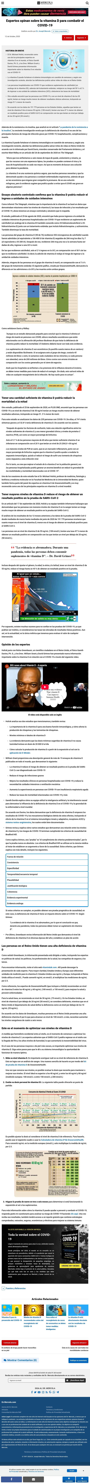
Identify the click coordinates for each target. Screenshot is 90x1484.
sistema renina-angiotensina (18, 822)
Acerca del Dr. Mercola (9, 1407)
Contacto (49, 1407)
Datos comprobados (61, 31)
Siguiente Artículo (78, 1343)
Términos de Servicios (36, 1471)
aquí (44, 1439)
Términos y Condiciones (54, 1410)
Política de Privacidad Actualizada (58, 1412)
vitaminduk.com (49, 967)
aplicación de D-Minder (20, 753)
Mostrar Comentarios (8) (22, 1360)
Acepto (72, 1470)
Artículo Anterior (10, 1343)
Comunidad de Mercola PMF (11, 1412)
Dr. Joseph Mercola (43, 31)
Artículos (5, 1410)
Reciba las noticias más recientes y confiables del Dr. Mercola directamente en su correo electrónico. (45, 1375)
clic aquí (74, 1214)
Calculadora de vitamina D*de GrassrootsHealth (62, 1140)
